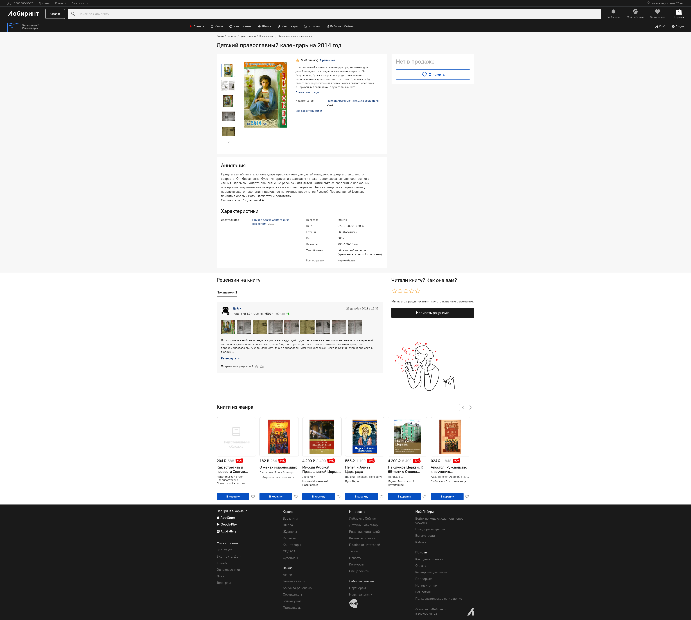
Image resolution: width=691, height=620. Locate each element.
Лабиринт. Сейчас (342, 26)
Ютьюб (222, 563)
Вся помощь (424, 592)
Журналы (290, 532)
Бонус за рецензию (297, 588)
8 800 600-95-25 (426, 613)
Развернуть (228, 358)
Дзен (220, 576)
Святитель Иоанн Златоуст (277, 472)
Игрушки (314, 26)
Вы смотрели (425, 536)
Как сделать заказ (429, 559)
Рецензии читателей (364, 532)
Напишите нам (426, 585)
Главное (199, 26)
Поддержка (424, 579)
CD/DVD (289, 551)
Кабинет (421, 542)
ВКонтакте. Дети (229, 556)
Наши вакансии (360, 594)
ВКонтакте (224, 550)
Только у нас (292, 601)
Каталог (55, 13)
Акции (680, 26)
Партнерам (357, 588)
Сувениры (290, 558)
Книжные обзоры (362, 538)
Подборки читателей (364, 545)
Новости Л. (357, 558)
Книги (219, 26)
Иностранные (242, 26)
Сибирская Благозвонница (277, 477)
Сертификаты (293, 594)
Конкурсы (356, 564)
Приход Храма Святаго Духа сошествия (353, 100)
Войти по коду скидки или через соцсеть (439, 521)
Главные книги (294, 581)
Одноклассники (228, 570)
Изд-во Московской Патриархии (315, 483)
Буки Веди (352, 481)
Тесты (353, 551)
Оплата (420, 566)
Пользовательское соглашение (438, 599)
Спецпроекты (359, 571)
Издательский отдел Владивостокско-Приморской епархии (231, 480)
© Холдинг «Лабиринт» (430, 609)
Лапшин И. (309, 476)
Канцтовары (290, 26)
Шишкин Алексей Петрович (363, 476)
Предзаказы (292, 608)
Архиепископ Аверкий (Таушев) (450, 476)
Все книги (290, 519)
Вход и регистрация (430, 529)
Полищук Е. (395, 476)
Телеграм (224, 583)
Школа (266, 26)
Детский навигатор (363, 525)
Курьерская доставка (431, 572)
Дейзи (237, 308)
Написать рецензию (433, 313)
